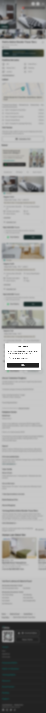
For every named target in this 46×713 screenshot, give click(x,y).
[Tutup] (8, 346)
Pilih (23, 365)
